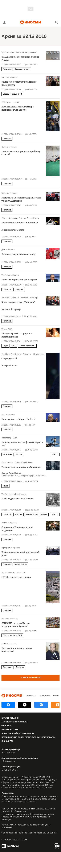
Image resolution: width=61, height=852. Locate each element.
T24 (3, 463)
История (18, 514)
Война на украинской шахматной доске (20, 554)
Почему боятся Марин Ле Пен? (18, 419)
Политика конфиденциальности (17, 733)
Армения (13, 193)
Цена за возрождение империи (19, 279)
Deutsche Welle (8, 573)
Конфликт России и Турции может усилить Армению (21, 199)
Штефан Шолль (39, 354)
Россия (14, 77)
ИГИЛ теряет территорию (16, 577)
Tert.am (4, 193)
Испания (13, 218)
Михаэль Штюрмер (29, 298)
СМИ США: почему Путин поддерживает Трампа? (15, 625)
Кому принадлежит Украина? (18, 302)
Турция (14, 147)
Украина (11, 250)
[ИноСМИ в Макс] (8, 705)
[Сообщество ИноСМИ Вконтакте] (41, 705)
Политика (7, 69)
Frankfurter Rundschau (11, 354)
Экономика (7, 454)
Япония (15, 275)
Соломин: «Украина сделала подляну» (17, 529)
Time (3, 329)
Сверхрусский (9, 358)
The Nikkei (5, 275)
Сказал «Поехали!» (27, 346)
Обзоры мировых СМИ (12, 94)
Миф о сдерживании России (17, 498)
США (10, 329)
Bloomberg (6, 438)
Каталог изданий (10, 718)
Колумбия (16, 102)
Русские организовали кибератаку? (21, 467)
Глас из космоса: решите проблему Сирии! (20, 153)
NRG (3, 415)
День (3, 250)
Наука (5, 346)
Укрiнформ (5, 548)
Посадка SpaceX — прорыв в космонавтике (16, 335)
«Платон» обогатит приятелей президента (18, 83)
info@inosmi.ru (8, 761)
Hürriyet (4, 147)
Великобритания (29, 52)
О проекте (6, 726)
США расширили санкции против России (20, 58)
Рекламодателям (9, 730)
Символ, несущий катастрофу (18, 254)
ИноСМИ (5, 77)
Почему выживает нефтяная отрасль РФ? (22, 444)
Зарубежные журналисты (14, 722)
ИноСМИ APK (7, 741)
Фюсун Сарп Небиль (24, 463)
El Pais (4, 218)
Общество (7, 289)
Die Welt (5, 298)
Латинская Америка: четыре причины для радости (17, 108)
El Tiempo (5, 102)
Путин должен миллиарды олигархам (16, 649)
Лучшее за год (32, 514)
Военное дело (21, 564)
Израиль (11, 415)
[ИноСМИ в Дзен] (24, 705)
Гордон (4, 523)
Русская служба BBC (10, 52)
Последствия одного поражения (19, 222)
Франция (12, 644)
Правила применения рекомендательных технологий (28, 737)
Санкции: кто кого (22, 69)
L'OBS (3, 644)
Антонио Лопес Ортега (29, 218)
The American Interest (10, 494)
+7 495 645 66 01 (9, 770)
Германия (15, 298)
